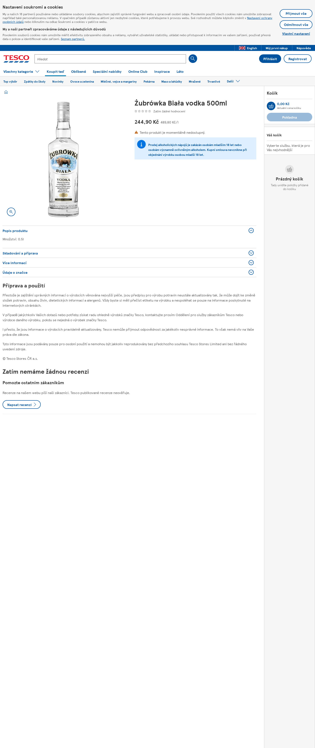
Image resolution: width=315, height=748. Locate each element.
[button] (248, 48)
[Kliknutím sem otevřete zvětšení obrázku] (11, 212)
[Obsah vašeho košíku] (271, 106)
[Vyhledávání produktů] (193, 58)
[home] (6, 92)
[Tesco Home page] (16, 59)
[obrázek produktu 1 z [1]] (63, 159)
